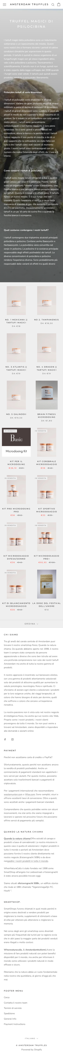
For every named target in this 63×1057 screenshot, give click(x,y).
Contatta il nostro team (15, 1002)
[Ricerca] (53, 4)
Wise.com (30, 794)
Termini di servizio (13, 1008)
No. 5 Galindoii (16, 414)
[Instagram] (12, 739)
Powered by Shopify (31, 1049)
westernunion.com (13, 794)
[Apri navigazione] (4, 4)
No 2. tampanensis (46, 320)
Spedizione (9, 1013)
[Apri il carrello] (58, 4)
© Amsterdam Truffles (31, 1045)
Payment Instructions (14, 1024)
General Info (10, 1018)
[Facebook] (5, 739)
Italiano (30, 1038)
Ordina (30, 624)
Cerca (6, 997)
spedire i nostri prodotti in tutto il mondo (27, 861)
